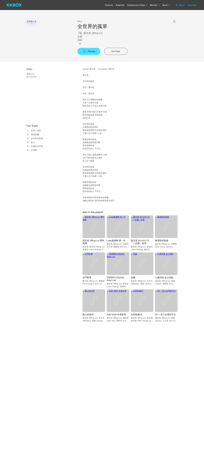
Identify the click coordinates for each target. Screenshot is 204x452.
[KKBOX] (14, 5)
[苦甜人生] (31, 21)
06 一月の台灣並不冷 (165, 314)
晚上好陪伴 (88, 314)
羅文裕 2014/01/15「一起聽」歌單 (140, 242)
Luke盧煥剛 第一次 (116, 240)
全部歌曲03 (136, 314)
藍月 (33, 142)
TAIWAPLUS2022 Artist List (115, 279)
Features (109, 5)
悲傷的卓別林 (37, 146)
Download (192, 5)
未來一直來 (36, 130)
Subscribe (120, 5)
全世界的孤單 (37, 138)
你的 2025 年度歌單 (116, 314)
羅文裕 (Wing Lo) (93, 33)
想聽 (133, 277)
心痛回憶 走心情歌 (164, 277)
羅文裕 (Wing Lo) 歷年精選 (93, 242)
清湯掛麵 (35, 134)
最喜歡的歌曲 (161, 240)
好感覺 (34, 150)
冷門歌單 (87, 277)
